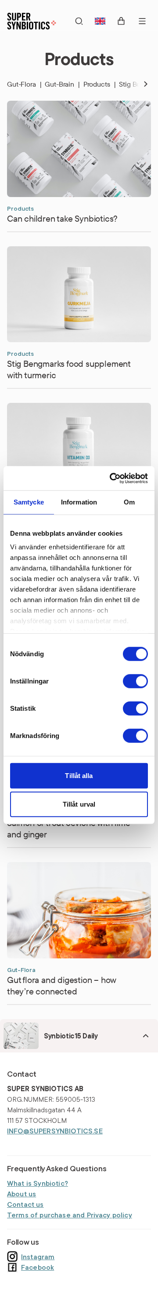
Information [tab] (79, 502)
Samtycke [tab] (29, 502)
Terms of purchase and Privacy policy (69, 1214)
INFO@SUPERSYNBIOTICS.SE (55, 1130)
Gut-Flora (24, 84)
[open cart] (121, 21)
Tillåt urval (79, 804)
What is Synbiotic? (37, 1183)
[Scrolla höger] (138, 84)
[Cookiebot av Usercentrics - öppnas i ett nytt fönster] (111, 478)
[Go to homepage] (31, 21)
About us (21, 1193)
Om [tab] (129, 502)
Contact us (25, 1204)
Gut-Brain (62, 84)
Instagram (37, 1256)
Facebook (37, 1267)
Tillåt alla (79, 775)
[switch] (135, 681)
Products (99, 84)
